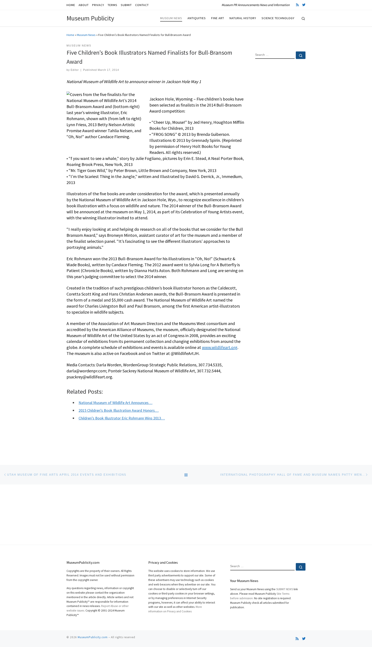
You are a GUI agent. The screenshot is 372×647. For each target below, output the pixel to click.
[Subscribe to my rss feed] (297, 4)
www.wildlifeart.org (219, 347)
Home (70, 35)
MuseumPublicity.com (93, 637)
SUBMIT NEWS (284, 589)
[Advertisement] (280, 132)
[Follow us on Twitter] (303, 4)
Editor (75, 69)
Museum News (86, 35)
